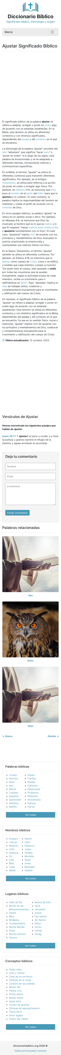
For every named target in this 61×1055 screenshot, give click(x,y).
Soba (12, 930)
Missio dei (14, 987)
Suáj (11, 859)
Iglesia (5, 261)
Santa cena (15, 969)
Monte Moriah (17, 926)
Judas (28, 849)
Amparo (13, 838)
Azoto (38, 926)
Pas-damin (40, 916)
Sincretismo (34, 799)
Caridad (13, 792)
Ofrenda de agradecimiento (24, 1008)
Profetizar (33, 792)
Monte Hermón (17, 934)
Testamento (8, 182)
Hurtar (31, 806)
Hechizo (13, 778)
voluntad (7, 207)
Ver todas (30, 814)
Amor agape (16, 1015)
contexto (41, 139)
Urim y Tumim (17, 973)
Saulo (28, 859)
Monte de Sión (43, 902)
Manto (12, 789)
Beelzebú (30, 866)
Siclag (38, 934)
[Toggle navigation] (52, 32)
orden (48, 125)
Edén (40, 193)
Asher (28, 863)
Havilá (38, 930)
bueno (48, 223)
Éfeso (38, 923)
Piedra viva (15, 990)
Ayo (11, 785)
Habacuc (29, 845)
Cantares (33, 785)
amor (24, 282)
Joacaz (13, 842)
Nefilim (13, 806)
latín (4, 152)
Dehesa (32, 803)
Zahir (27, 842)
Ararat (38, 912)
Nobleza (13, 803)
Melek (12, 870)
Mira (11, 916)
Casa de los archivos (20, 976)
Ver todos (30, 878)
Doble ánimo (16, 994)
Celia (12, 866)
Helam (12, 912)
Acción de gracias (19, 1004)
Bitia (11, 863)
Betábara (14, 919)
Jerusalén (40, 909)
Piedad (31, 782)
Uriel (11, 849)
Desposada (34, 789)
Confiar (32, 778)
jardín (30, 193)
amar (41, 227)
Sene (37, 905)
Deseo (31, 775)
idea (4, 286)
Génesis (20, 189)
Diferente (33, 796)
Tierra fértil (15, 1011)
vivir (32, 234)
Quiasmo (14, 796)
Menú (9, 32)
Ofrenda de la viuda (20, 980)
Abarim (29, 870)
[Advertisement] (30, 83)
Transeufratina (17, 923)
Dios (53, 189)
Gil (10, 856)
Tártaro (13, 937)
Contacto (42, 1050)
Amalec (29, 852)
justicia (33, 227)
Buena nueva (16, 997)
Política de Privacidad (25, 1050)
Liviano (13, 775)
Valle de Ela (15, 902)
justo (46, 152)
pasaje (25, 139)
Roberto (13, 845)
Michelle (29, 856)
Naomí (28, 838)
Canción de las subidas (22, 983)
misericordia (51, 227)
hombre (15, 193)
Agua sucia (15, 1001)
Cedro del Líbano (18, 1018)
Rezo (12, 782)
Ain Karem (40, 919)
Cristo (33, 261)
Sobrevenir (15, 799)
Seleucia (13, 852)
